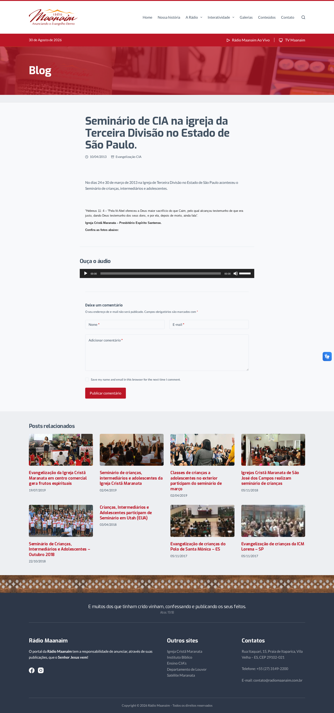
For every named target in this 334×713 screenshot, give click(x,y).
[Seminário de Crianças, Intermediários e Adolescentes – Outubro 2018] (61, 521)
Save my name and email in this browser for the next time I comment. (136, 379)
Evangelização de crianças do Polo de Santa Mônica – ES (197, 546)
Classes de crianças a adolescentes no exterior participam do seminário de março (196, 480)
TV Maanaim (294, 40)
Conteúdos (267, 17)
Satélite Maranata (181, 675)
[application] (167, 273)
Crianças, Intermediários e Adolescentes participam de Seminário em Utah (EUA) (126, 513)
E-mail (178, 324)
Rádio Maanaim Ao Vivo (251, 40)
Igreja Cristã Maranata (184, 651)
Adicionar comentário (106, 340)
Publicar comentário (105, 393)
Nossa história (169, 17)
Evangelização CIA (129, 157)
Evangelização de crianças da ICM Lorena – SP (272, 546)
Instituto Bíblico (179, 657)
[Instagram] (41, 670)
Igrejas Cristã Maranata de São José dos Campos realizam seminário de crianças (270, 478)
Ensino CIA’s (177, 663)
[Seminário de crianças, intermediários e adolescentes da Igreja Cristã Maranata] (132, 450)
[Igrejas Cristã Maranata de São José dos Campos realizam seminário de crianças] (273, 450)
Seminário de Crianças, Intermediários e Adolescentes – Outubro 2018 (59, 549)
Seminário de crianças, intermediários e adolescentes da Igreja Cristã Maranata (131, 478)
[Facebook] (32, 670)
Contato (287, 17)
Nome (94, 324)
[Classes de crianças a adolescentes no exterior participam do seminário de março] (202, 450)
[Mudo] (235, 273)
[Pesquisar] (303, 17)
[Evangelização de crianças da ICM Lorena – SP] (273, 521)
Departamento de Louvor (187, 669)
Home (147, 17)
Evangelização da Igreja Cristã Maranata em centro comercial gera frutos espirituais (58, 478)
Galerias (246, 17)
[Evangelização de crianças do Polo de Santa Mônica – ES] (202, 521)
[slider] (245, 273)
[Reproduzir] (85, 273)
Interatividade (219, 17)
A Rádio (192, 17)
